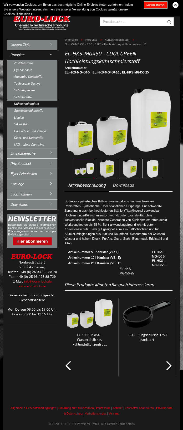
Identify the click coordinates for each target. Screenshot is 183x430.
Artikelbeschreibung (87, 185)
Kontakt (117, 408)
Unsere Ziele (20, 45)
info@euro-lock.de (38, 281)
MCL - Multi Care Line (29, 145)
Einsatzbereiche (23, 153)
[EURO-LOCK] (42, 21)
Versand (114, 413)
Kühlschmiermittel (26, 104)
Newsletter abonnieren (139, 408)
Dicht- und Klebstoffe (28, 138)
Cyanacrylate (23, 70)
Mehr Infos (155, 5)
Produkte (17, 55)
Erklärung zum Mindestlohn (76, 408)
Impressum (103, 408)
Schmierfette (23, 97)
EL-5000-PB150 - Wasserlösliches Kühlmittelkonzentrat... (89, 339)
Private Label (20, 163)
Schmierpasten (24, 90)
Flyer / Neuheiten (23, 174)
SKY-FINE (21, 124)
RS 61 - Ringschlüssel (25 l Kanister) (147, 337)
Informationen (21, 194)
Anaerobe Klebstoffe (28, 76)
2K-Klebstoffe (23, 63)
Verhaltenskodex (96, 413)
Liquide (19, 117)
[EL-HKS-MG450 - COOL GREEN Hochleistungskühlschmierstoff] (119, 119)
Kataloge (17, 184)
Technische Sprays (27, 83)
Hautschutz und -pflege (30, 131)
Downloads (123, 185)
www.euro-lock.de (32, 286)
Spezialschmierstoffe (28, 110)
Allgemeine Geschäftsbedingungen (33, 408)
